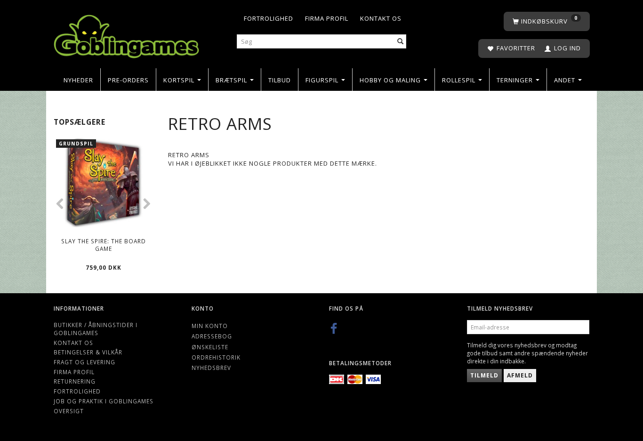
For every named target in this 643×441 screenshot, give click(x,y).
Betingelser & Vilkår (88, 352)
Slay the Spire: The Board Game (103, 245)
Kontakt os (381, 18)
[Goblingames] (126, 34)
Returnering (75, 381)
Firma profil (326, 18)
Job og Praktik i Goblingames (103, 401)
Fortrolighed (268, 18)
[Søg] (400, 41)
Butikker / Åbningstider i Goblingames (95, 329)
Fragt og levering (84, 362)
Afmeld (520, 375)
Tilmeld (484, 375)
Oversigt (69, 411)
